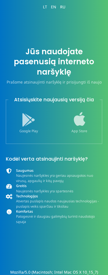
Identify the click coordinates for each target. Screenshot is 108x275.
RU (62, 6)
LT (45, 6)
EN (53, 6)
